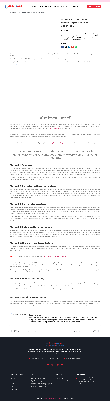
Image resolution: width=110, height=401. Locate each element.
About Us (14, 381)
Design (83, 32)
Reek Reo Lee (72, 38)
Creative (78, 32)
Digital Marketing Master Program (42, 381)
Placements (48, 7)
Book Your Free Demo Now (63, 1)
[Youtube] (62, 364)
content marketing (69, 32)
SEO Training (81, 38)
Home (34, 7)
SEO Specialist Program (38, 386)
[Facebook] (48, 364)
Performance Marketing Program (41, 384)
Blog (67, 7)
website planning (75, 40)
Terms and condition (62, 381)
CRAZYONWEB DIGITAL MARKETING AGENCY (53, 398)
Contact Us (74, 7)
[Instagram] (52, 364)
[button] (62, 47)
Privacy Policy (60, 378)
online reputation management (85, 36)
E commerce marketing (76, 34)
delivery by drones (54, 128)
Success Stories (59, 7)
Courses (40, 7)
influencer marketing (90, 34)
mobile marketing (68, 36)
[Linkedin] (57, 364)
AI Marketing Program (38, 378)
